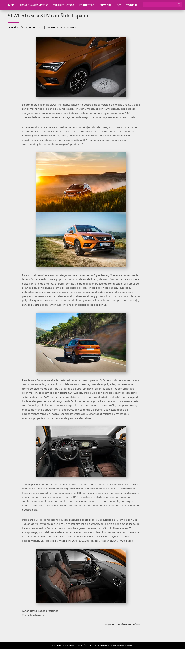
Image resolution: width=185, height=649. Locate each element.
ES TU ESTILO (86, 5)
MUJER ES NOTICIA (63, 5)
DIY (119, 5)
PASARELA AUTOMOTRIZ (34, 5)
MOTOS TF (131, 5)
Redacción (17, 27)
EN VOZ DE (105, 5)
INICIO (11, 5)
